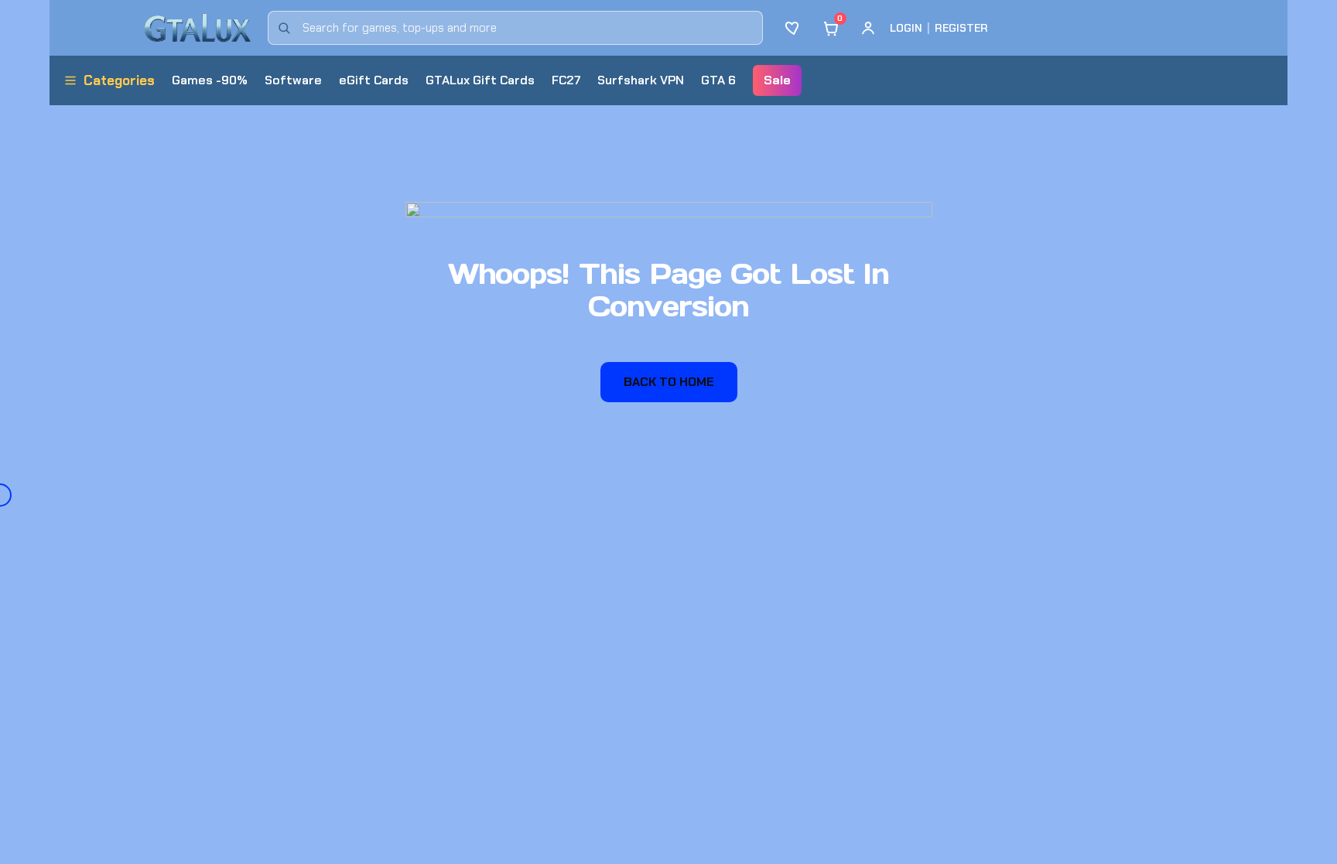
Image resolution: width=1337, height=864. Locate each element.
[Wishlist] (794, 28)
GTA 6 (718, 80)
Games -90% (210, 80)
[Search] (284, 27)
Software (293, 80)
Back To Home (669, 382)
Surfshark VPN (640, 80)
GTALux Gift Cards (480, 80)
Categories (119, 80)
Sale (777, 80)
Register (961, 28)
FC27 (566, 80)
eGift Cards (374, 80)
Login (906, 28)
